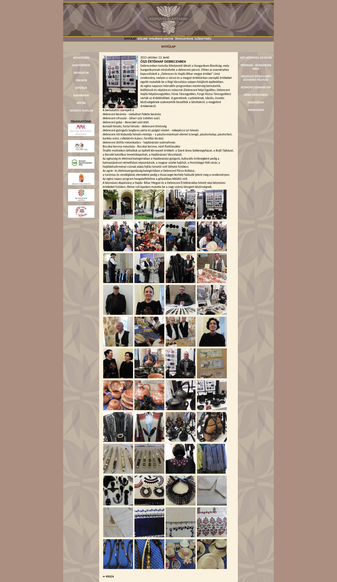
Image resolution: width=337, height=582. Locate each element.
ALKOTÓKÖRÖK (81, 65)
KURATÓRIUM (256, 102)
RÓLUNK (143, 39)
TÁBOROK (81, 80)
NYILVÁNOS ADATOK (161, 39)
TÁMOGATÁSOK (184, 39)
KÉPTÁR (81, 103)
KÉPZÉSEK (81, 88)
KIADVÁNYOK (81, 95)
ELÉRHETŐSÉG (203, 39)
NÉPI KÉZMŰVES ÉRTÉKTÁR (256, 58)
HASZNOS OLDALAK (81, 110)
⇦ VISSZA (108, 576)
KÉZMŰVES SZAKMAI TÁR (256, 87)
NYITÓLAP (130, 39)
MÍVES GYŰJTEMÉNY (256, 95)
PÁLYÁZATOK (81, 73)
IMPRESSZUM (256, 110)
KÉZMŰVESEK (81, 58)
